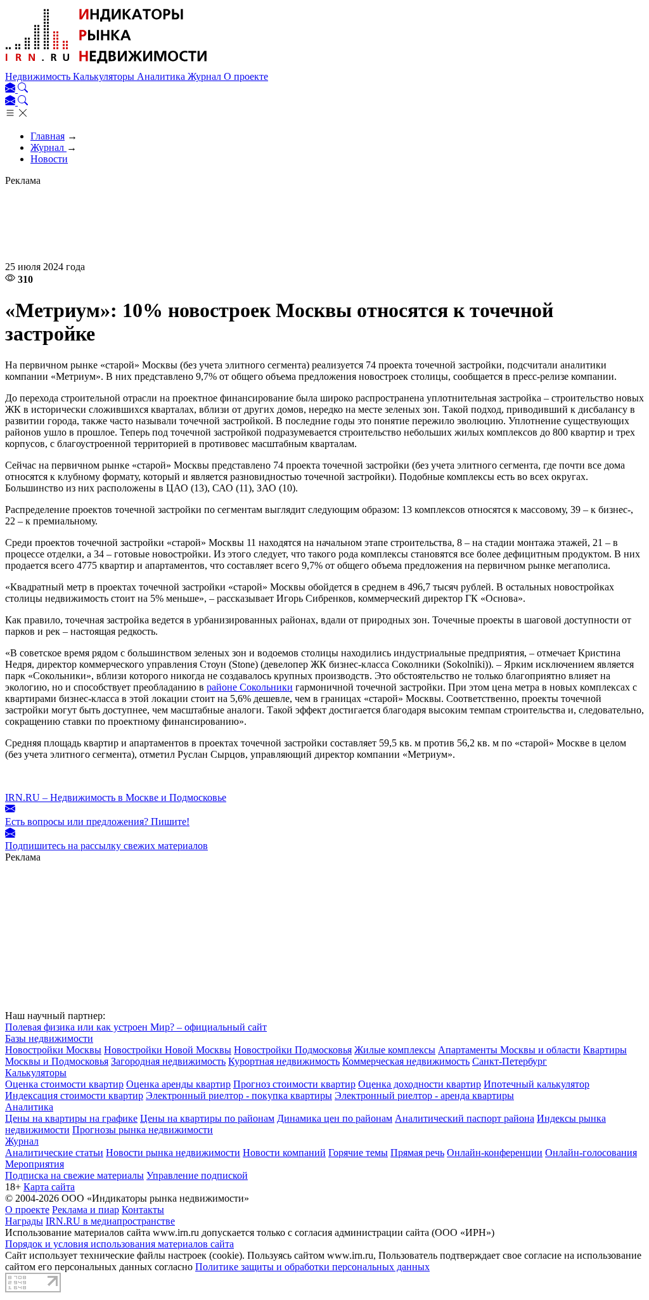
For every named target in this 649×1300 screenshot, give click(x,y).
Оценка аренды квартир (178, 1084)
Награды (24, 1221)
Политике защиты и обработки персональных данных (312, 1266)
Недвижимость (39, 76)
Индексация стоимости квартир (74, 1095)
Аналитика (162, 76)
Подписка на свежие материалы (74, 1175)
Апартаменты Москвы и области (509, 1049)
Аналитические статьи (54, 1152)
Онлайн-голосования (591, 1152)
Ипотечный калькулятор (536, 1084)
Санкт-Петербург (509, 1061)
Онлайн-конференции (495, 1152)
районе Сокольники (250, 687)
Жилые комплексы (394, 1049)
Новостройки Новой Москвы (167, 1049)
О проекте (246, 76)
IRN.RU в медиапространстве (110, 1221)
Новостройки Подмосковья (293, 1049)
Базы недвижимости (49, 1038)
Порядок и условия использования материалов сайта (119, 1243)
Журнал (206, 76)
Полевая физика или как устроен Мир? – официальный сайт (136, 1027)
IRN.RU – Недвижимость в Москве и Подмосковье (115, 797)
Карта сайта (49, 1186)
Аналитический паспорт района (464, 1118)
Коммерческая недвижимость (406, 1061)
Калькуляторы (105, 76)
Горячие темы (358, 1152)
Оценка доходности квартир (419, 1084)
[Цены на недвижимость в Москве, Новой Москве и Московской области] (106, 65)
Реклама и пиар (85, 1209)
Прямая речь (417, 1152)
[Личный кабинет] (11, 89)
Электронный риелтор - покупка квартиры (239, 1095)
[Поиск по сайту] (23, 89)
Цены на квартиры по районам (207, 1118)
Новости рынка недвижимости (173, 1152)
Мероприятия (34, 1164)
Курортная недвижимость (284, 1061)
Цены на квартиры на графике (71, 1118)
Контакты (143, 1209)
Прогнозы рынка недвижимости (142, 1129)
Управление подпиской (197, 1175)
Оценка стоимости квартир (64, 1084)
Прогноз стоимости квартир (294, 1084)
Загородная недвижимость (168, 1061)
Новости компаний (284, 1152)
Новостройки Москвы (53, 1049)
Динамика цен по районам (334, 1118)
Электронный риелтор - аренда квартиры (424, 1095)
